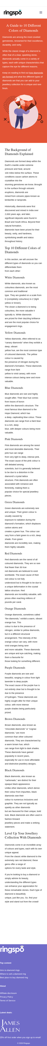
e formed (8, 77)
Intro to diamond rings (10, 970)
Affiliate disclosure (8, 993)
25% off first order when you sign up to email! (20, 1037)
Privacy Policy (6, 997)
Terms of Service (7, 1000)
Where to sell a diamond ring (13, 974)
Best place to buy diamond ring (14, 977)
